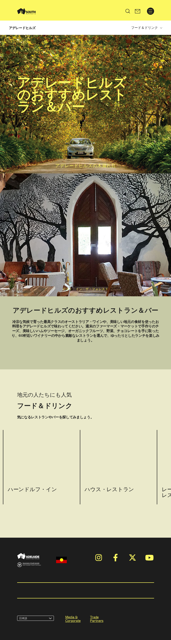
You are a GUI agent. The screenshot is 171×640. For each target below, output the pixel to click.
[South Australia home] (26, 11)
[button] (137, 11)
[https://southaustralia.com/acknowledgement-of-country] (61, 560)
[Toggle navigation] (150, 11)
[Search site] (128, 11)
